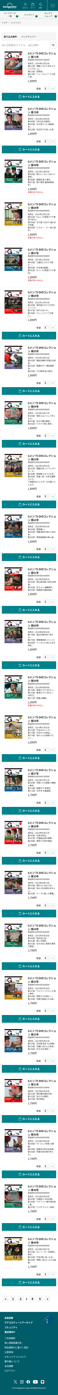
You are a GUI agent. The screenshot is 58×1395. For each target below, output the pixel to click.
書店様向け (9, 1331)
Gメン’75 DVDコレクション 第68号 (42, 205)
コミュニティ (10, 1327)
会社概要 (8, 1365)
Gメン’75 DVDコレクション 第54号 (42, 927)
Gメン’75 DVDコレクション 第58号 (42, 719)
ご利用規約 (9, 1338)
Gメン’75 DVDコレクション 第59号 (42, 678)
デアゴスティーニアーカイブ (18, 1322)
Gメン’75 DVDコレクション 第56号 (42, 824)
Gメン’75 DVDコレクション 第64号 (42, 404)
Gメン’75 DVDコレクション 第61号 (42, 570)
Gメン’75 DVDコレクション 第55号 (42, 874)
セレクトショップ (48, 14)
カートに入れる (31, 96)
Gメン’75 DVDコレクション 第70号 (42, 110)
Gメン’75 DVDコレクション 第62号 (42, 518)
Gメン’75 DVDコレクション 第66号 (42, 294)
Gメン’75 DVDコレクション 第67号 (42, 251)
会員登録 (8, 1317)
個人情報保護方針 (13, 1342)
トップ (4, 23)
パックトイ (29, 14)
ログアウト (9, 1370)
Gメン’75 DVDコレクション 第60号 (42, 623)
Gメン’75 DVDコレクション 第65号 (42, 349)
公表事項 (8, 1352)
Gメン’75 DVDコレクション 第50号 (42, 1132)
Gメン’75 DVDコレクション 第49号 (42, 1188)
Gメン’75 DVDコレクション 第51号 (42, 1082)
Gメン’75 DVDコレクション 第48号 (42, 1240)
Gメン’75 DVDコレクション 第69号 (42, 163)
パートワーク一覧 (10, 14)
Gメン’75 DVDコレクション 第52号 (42, 1032)
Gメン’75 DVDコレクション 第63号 (42, 457)
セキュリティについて (15, 1356)
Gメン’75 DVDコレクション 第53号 (42, 979)
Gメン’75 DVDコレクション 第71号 (42, 55)
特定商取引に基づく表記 (16, 1347)
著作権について (12, 1361)
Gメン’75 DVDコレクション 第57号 (42, 771)
